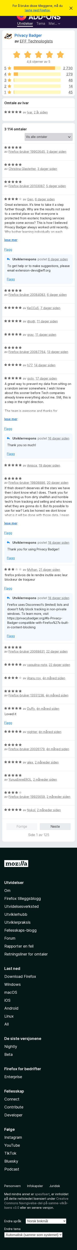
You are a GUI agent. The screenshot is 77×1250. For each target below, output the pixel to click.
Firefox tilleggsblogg (22, 898)
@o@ (31, 321)
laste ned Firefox (37, 10)
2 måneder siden (47, 762)
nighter (32, 732)
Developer (13, 1115)
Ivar (29, 112)
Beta (8, 1054)
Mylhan (32, 569)
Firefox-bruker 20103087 (26, 186)
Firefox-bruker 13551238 (26, 695)
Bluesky (11, 1161)
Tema (40, 23)
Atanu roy (34, 678)
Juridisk (54, 1186)
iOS (7, 1000)
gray (30, 334)
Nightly (10, 1046)
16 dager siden (58, 438)
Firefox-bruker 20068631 (26, 651)
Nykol (31, 810)
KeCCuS (33, 308)
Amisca (32, 465)
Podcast (11, 1169)
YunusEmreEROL (20, 779)
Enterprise (13, 1076)
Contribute (13, 1107)
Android (11, 1008)
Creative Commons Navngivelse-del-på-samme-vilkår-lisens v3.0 (36, 1203)
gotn (30, 378)
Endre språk (12, 1221)
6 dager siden (45, 199)
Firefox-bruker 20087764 (27, 352)
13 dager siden (57, 352)
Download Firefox (20, 976)
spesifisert (42, 1194)
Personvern (12, 1186)
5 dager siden (56, 186)
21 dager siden (49, 569)
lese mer (10, 240)
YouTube (12, 1145)
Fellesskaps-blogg (20, 930)
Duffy (31, 708)
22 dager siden (57, 651)
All (6, 1024)
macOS (10, 992)
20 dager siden (57, 482)
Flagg (8, 249)
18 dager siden (58, 542)
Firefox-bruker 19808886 (27, 482)
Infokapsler (35, 1186)
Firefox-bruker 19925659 (27, 796)
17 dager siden (46, 378)
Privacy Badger (28, 35)
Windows (12, 984)
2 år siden (41, 112)
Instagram (13, 1137)
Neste (55, 826)
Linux (9, 1016)
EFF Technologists (36, 41)
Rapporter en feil (19, 946)
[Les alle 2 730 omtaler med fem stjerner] (37, 68)
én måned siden (54, 678)
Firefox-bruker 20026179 (27, 749)
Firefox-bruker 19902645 (27, 151)
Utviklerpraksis (17, 922)
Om (7, 890)
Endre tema (12, 1229)
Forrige (21, 826)
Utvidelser (25, 23)
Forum (9, 938)
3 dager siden (56, 151)
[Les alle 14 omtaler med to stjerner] (37, 86)
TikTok (10, 1153)
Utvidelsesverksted (21, 906)
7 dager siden (50, 308)
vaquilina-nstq (37, 665)
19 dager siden (49, 465)
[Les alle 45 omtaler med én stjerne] (37, 92)
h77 (29, 365)
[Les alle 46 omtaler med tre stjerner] (37, 80)
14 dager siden (44, 365)
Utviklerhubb (15, 914)
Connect (11, 1099)
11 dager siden (47, 321)
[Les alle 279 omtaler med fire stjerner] (37, 74)
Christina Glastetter (22, 169)
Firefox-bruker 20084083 (27, 294)
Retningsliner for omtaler (26, 954)
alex (30, 762)
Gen (30, 199)
